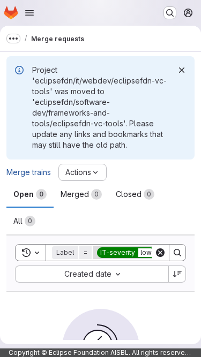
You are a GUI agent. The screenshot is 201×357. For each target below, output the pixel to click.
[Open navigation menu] (29, 12)
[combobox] (91, 274)
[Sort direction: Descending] (177, 274)
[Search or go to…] (169, 12)
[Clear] (160, 252)
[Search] (177, 252)
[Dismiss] (181, 70)
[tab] (30, 194)
